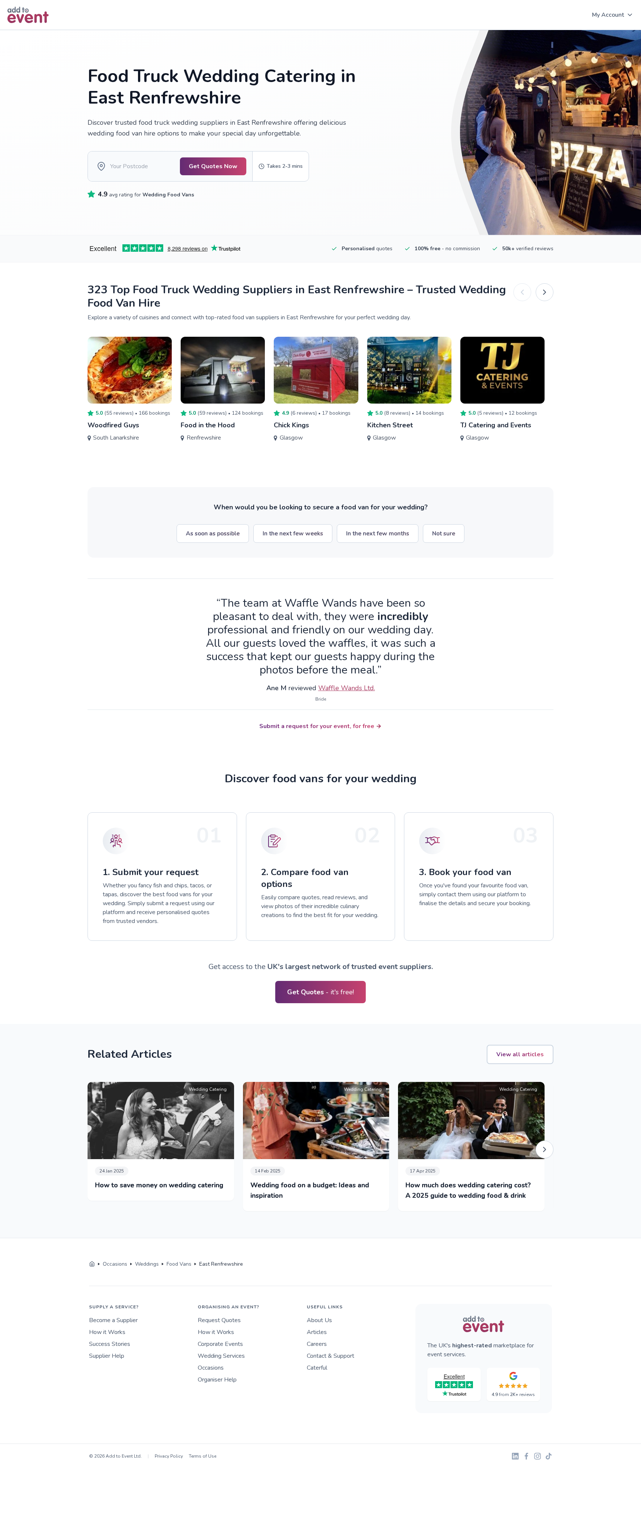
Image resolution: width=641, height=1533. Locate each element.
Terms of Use (202, 1456)
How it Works (107, 1332)
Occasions (211, 1368)
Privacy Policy (169, 1456)
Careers (317, 1344)
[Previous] (522, 292)
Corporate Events (220, 1344)
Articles (317, 1332)
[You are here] (92, 1264)
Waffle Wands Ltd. (346, 688)
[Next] (544, 292)
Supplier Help (106, 1356)
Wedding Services (221, 1356)
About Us (319, 1320)
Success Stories (109, 1344)
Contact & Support (330, 1356)
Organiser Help (217, 1380)
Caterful (317, 1368)
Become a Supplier (113, 1320)
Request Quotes (219, 1320)
